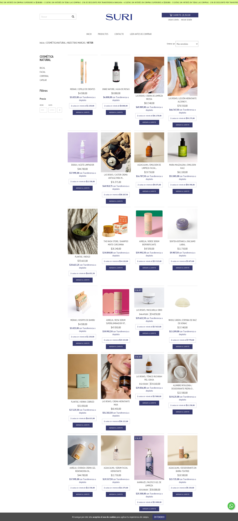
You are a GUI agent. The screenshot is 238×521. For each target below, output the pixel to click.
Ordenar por (171, 43)
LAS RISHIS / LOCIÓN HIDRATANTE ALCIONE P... (183, 100)
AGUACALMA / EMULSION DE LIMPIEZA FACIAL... (149, 166)
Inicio (89, 34)
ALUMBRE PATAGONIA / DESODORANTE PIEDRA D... (182, 387)
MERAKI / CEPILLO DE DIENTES (82, 89)
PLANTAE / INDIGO (82, 256)
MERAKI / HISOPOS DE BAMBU (82, 320)
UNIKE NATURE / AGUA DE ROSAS (116, 89)
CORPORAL (44, 76)
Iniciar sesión (186, 19)
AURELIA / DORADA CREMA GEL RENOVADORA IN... (83, 469)
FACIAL (42, 71)
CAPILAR (43, 80)
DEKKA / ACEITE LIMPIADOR (82, 164)
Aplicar (59, 110)
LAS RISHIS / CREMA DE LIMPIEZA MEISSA (149, 97)
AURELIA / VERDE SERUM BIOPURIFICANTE (149, 243)
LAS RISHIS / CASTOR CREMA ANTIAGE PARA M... (116, 176)
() (181, 15)
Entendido (159, 517)
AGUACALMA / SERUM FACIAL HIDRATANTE (116, 469)
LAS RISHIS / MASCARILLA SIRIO (149, 310)
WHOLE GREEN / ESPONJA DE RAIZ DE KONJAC (183, 322)
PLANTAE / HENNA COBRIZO (82, 401)
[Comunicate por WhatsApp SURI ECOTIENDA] (231, 506)
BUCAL (42, 67)
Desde (42, 105)
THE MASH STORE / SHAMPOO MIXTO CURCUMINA (116, 243)
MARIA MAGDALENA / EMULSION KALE (182, 166)
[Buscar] (73, 17)
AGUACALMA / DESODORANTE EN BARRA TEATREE (182, 469)
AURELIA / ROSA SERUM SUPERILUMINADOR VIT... (116, 322)
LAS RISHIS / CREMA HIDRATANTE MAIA (116, 403)
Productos (103, 34)
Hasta (50, 105)
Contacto (119, 34)
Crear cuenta (173, 19)
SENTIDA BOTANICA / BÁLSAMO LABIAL (182, 243)
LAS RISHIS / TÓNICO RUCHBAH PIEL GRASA (149, 378)
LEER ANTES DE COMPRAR (141, 34)
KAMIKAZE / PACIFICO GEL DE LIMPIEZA (149, 484)
